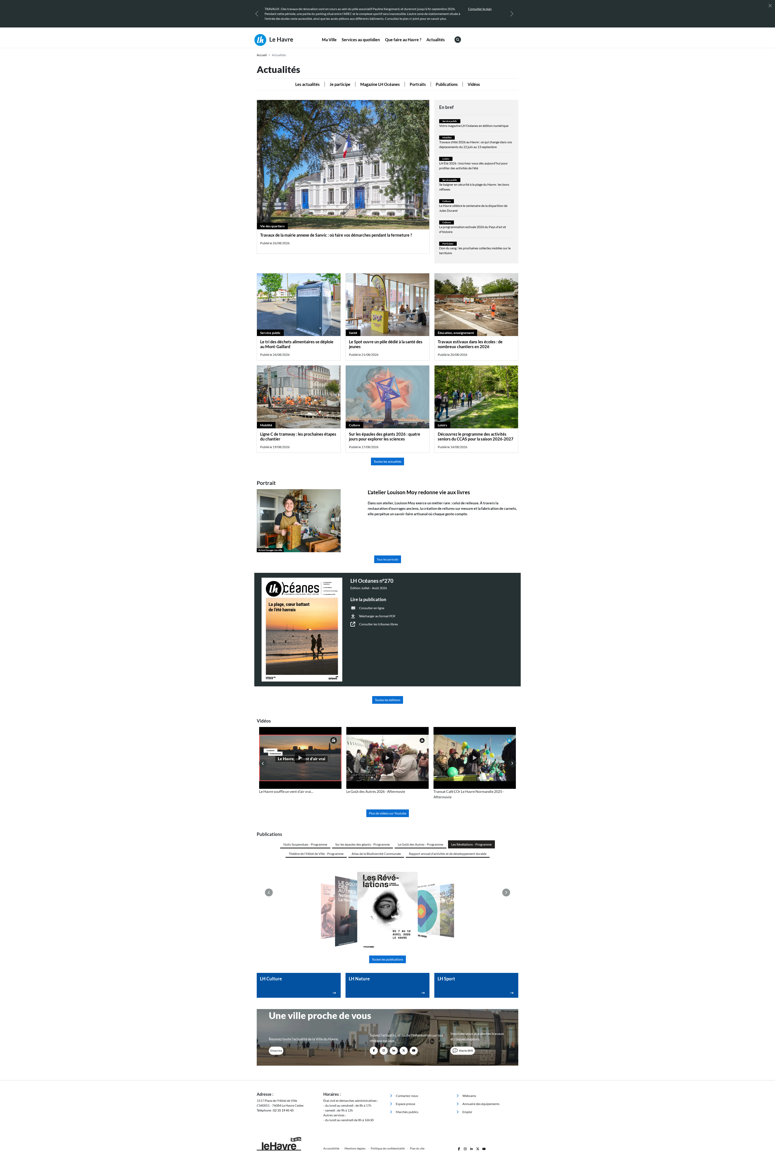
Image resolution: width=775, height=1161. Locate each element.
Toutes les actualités (387, 461)
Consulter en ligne (371, 608)
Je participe (340, 84)
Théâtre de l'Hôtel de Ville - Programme (316, 853)
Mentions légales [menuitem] (355, 1148)
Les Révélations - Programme (471, 844)
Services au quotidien (361, 39)
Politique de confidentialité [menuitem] (388, 1148)
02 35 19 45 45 (283, 1110)
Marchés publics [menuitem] (406, 1112)
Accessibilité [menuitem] (331, 1148)
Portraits (418, 84)
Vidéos (474, 84)
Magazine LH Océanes (380, 84)
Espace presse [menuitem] (405, 1104)
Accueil (262, 55)
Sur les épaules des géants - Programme (362, 844)
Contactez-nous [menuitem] (406, 1096)
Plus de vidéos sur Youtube (387, 813)
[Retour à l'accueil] (287, 1143)
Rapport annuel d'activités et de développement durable (447, 853)
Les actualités (307, 84)
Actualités (435, 39)
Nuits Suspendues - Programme (305, 844)
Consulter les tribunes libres (378, 624)
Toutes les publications (387, 959)
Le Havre (280, 39)
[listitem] (300, 760)
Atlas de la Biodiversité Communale (376, 853)
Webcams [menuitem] (469, 1096)
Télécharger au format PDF (377, 616)
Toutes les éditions (387, 700)
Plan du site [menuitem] (417, 1148)
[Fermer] (770, 5)
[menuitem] (329, 40)
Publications (447, 84)
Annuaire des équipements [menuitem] (481, 1104)
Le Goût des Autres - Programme (420, 844)
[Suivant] (512, 13)
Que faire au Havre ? (403, 39)
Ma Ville (329, 39)
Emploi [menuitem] (467, 1112)
